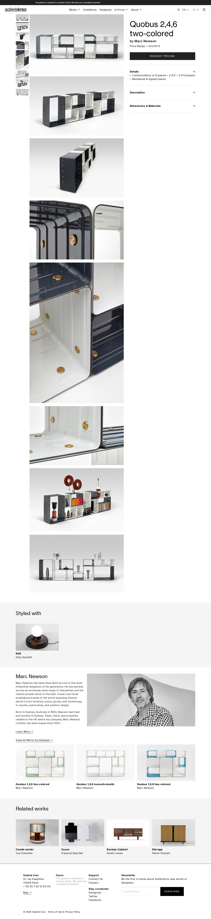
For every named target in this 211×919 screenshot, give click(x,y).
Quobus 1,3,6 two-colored (32, 784)
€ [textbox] (194, 9)
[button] (186, 9)
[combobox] (196, 9)
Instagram (95, 892)
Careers (94, 882)
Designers (106, 9)
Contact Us (96, 879)
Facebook (95, 900)
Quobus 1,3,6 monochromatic (95, 784)
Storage (157, 849)
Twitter (93, 896)
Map (26, 892)
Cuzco (65, 849)
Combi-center (25, 849)
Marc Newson (145, 41)
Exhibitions (90, 9)
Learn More (23, 731)
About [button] (134, 9)
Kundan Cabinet (117, 849)
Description (137, 92)
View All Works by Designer (33, 740)
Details (134, 71)
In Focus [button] (119, 9)
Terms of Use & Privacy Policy (64, 911)
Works (73, 9)
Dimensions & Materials (145, 106)
